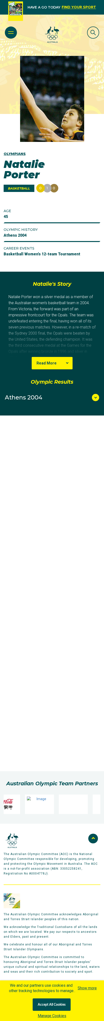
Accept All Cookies (52, 1004)
